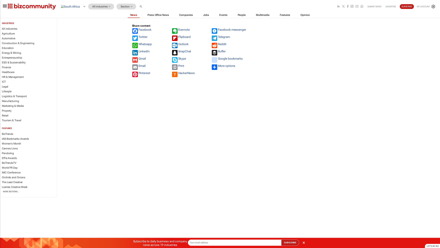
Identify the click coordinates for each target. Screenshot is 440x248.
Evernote (184, 29)
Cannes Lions (10, 148)
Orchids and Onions (13, 177)
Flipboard (184, 37)
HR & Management (13, 77)
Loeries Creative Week (15, 187)
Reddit (222, 44)
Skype (182, 58)
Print (181, 66)
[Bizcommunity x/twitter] (343, 6)
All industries (9, 28)
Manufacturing (10, 101)
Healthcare (8, 72)
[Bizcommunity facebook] (347, 6)
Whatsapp (145, 44)
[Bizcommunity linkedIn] (338, 6)
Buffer (222, 51)
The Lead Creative (12, 182)
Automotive (8, 38)
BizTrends (7, 134)
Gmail (142, 58)
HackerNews (186, 73)
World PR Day (10, 167)
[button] (141, 6)
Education (8, 48)
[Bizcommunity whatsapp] (362, 6)
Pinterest (144, 73)
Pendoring (8, 153)
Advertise (391, 6)
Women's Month (11, 143)
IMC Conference (11, 172)
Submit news (374, 6)
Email (142, 66)
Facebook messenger (232, 29)
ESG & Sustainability (14, 62)
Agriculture (8, 33)
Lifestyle (7, 91)
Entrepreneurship (12, 57)
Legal (5, 86)
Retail (5, 115)
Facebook (145, 29)
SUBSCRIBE (290, 242)
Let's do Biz (433, 246)
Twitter (143, 37)
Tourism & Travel (11, 120)
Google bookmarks (230, 58)
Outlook (183, 44)
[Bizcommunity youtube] (357, 6)
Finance (6, 67)
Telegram (224, 37)
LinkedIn (144, 51)
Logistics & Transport (14, 96)
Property (7, 110)
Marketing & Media (13, 105)
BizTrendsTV (9, 162)
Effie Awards (9, 158)
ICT (4, 81)
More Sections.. (11, 191)
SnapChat (184, 51)
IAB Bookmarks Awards (15, 138)
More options (226, 66)
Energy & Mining (11, 52)
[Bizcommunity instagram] (352, 6)
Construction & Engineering (18, 43)
